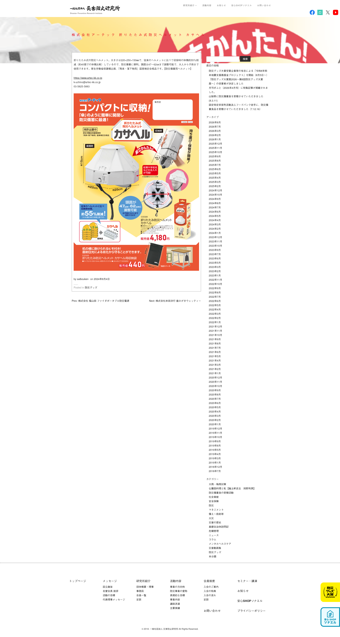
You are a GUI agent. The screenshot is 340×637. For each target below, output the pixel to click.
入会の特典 (210, 591)
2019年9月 (215, 441)
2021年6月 (215, 352)
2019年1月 (215, 462)
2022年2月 (215, 318)
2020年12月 (215, 377)
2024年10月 (215, 194)
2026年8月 (215, 122)
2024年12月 (215, 190)
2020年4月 (215, 411)
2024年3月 (215, 224)
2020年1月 (215, 424)
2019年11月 (215, 432)
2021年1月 (215, 373)
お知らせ (221, 5)
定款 (138, 599)
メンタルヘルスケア (220, 543)
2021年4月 (215, 360)
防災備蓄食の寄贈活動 (221, 492)
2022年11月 (215, 279)
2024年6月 (215, 211)
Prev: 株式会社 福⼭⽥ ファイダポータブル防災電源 (100, 300)
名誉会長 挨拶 (110, 591)
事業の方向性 (177, 586)
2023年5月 (215, 262)
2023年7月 (215, 254)
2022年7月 (215, 296)
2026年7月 (215, 126)
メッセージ (110, 581)
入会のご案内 (211, 586)
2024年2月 (215, 228)
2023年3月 (215, 267)
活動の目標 (109, 595)
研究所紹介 (189, 5)
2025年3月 (215, 182)
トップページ (77, 581)
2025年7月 (215, 165)
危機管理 (214, 531)
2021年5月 (215, 356)
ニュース (214, 535)
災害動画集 (215, 548)
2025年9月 (215, 156)
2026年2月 (215, 135)
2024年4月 (215, 220)
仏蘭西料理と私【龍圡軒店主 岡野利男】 (232, 488)
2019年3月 (215, 458)
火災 (211, 518)
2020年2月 (215, 420)
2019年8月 (215, 445)
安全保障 (214, 501)
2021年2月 (215, 369)
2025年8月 (215, 160)
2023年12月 (215, 237)
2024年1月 (215, 233)
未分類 (212, 556)
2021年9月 (215, 339)
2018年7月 (215, 471)
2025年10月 (215, 152)
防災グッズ (91, 287)
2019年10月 (215, 437)
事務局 (140, 591)
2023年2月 (215, 271)
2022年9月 (215, 288)
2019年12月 (215, 428)
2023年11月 (215, 241)
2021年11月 (215, 330)
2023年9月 (215, 250)
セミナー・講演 (247, 581)
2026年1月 (215, 139)
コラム (212, 539)
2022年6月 (215, 301)
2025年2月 (215, 186)
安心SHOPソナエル (241, 5)
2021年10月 (215, 335)
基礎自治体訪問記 (219, 526)
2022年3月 (215, 313)
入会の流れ (210, 595)
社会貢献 (214, 497)
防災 (211, 505)
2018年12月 (215, 466)
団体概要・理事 (145, 586)
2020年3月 (215, 415)
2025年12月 (215, 143)
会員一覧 (141, 595)
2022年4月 (215, 309)
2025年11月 (215, 148)
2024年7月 (215, 207)
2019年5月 (215, 449)
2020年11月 (215, 381)
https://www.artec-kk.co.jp (88, 78)
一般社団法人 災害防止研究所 (96, 9)
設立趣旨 (108, 586)
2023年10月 (215, 245)
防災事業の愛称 (178, 591)
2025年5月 (215, 173)
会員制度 (209, 581)
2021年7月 (215, 347)
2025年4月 (215, 177)
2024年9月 (215, 199)
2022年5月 (215, 305)
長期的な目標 (177, 595)
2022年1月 (215, 322)
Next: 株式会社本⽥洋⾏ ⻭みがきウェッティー (175, 300)
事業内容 (175, 599)
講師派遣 (175, 603)
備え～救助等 (216, 514)
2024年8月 (215, 203)
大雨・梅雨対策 (217, 484)
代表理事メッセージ (114, 599)
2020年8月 (215, 394)
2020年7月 (215, 398)
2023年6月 (215, 258)
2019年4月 (215, 454)
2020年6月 (215, 403)
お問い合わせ (264, 5)
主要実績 (175, 608)
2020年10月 (215, 386)
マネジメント (216, 509)
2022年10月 (215, 284)
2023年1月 (215, 275)
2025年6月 (215, 169)
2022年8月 (215, 292)
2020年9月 (215, 390)
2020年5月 (215, 407)
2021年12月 (215, 326)
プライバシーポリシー (251, 611)
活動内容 (206, 5)
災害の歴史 (215, 522)
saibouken (83, 279)
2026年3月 (215, 131)
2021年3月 (215, 364)
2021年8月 (215, 343)
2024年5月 (215, 216)
